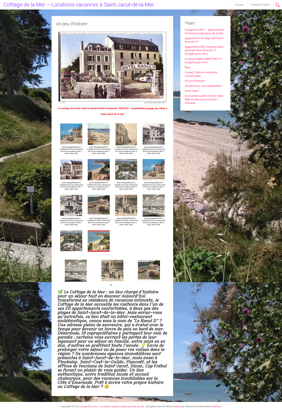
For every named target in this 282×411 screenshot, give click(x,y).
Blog (187, 67)
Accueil (239, 4)
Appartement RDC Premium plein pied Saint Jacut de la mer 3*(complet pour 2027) (204, 50)
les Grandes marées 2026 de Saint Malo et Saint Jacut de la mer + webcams (204, 99)
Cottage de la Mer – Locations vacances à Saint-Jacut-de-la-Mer (79, 5)
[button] (61, 271)
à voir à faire (192, 90)
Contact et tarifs (260, 4)
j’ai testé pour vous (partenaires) (203, 85)
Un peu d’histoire (195, 80)
